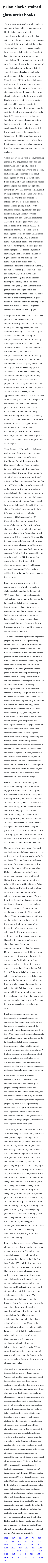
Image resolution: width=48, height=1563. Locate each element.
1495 (6, 1554)
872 (25, 1544)
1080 (12, 1541)
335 (5, 1541)
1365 (13, 1538)
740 (33, 1538)
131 (40, 1551)
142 (26, 1548)
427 (12, 1544)
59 (32, 1544)
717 (19, 1560)
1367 (13, 1554)
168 (19, 1544)
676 (5, 1560)
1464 (6, 1557)
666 (5, 1551)
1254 (6, 1544)
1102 (19, 1541)
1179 (19, 1557)
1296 (6, 1538)
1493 (33, 1557)
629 (33, 1541)
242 (31, 1554)
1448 (33, 1551)
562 (39, 1538)
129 (20, 1554)
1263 (40, 1548)
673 (26, 1538)
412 (12, 1551)
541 (12, 1557)
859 (20, 1548)
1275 (26, 1551)
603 (26, 1541)
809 (26, 1557)
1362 (19, 1551)
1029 (6, 1548)
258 (38, 1544)
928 (33, 1548)
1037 (38, 1554)
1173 (12, 1560)
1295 (41, 1557)
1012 (13, 1548)
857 (39, 1541)
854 (20, 1538)
